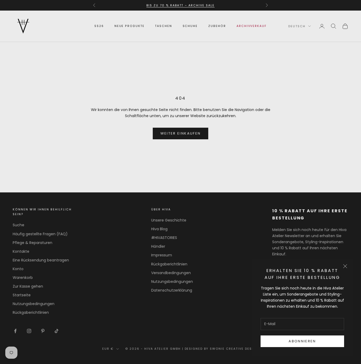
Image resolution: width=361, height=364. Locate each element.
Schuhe (190, 26)
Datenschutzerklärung (171, 290)
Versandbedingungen (171, 272)
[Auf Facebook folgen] (15, 331)
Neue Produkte (129, 26)
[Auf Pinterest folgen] (42, 331)
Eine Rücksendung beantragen (41, 260)
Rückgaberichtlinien (31, 312)
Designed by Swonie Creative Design (222, 349)
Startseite (22, 295)
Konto (18, 268)
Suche (18, 225)
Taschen (163, 26)
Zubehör (217, 26)
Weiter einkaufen (180, 133)
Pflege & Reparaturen (32, 242)
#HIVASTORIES (164, 237)
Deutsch (297, 26)
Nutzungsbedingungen (33, 303)
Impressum (161, 255)
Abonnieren (302, 341)
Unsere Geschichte (168, 220)
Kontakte (21, 251)
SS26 (99, 26)
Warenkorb (23, 277)
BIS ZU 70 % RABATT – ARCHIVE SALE (180, 5)
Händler (158, 246)
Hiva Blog (159, 229)
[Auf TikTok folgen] (56, 331)
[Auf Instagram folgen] (29, 331)
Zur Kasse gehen (28, 286)
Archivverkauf (252, 26)
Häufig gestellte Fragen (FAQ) (40, 234)
